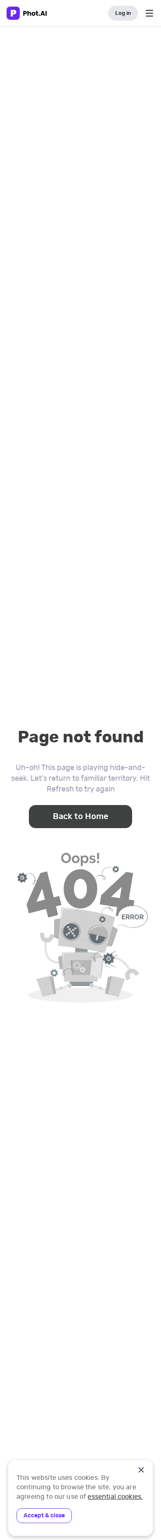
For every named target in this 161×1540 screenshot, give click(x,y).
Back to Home (81, 816)
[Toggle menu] (149, 13)
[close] (141, 1470)
